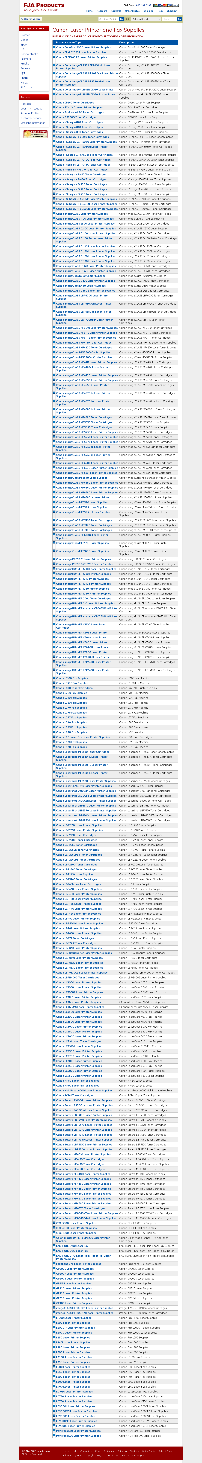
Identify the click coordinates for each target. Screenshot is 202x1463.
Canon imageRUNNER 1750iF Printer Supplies (83, 593)
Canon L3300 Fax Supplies (72, 683)
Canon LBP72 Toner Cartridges (75, 938)
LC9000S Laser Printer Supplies (75, 1416)
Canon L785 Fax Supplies (71, 727)
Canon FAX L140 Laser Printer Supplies (79, 107)
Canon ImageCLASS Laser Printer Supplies (82, 213)
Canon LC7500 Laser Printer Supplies (79, 1051)
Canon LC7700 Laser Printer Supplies (79, 1056)
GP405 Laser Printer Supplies (74, 1303)
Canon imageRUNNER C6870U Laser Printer (82, 657)
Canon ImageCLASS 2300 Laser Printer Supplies (85, 223)
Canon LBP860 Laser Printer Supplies (79, 948)
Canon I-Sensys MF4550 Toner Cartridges (81, 184)
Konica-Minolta (29, 54)
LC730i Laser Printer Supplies (74, 1401)
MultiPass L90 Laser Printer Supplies (78, 1435)
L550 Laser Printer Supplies (73, 1371)
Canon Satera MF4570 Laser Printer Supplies (83, 1198)
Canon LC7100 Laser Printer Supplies (78, 1046)
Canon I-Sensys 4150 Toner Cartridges (79, 132)
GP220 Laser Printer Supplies (74, 1288)
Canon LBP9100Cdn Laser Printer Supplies (81, 972)
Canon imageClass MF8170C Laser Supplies (82, 543)
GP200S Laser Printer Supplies (75, 1278)
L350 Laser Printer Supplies (73, 1362)
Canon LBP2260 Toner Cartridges (76, 844)
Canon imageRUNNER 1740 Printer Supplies (82, 578)
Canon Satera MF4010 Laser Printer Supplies (83, 1154)
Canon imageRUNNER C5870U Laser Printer (83, 647)
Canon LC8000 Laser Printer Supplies (79, 1061)
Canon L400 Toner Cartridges (74, 688)
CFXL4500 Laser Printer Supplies (76, 1233)
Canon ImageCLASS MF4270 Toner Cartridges (84, 347)
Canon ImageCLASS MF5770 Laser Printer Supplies (87, 442)
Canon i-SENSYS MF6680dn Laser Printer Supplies (86, 199)
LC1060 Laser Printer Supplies (74, 1391)
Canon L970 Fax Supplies (71, 747)
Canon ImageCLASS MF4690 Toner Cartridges (84, 417)
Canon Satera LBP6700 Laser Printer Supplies (84, 1149)
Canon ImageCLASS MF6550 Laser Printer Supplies (87, 482)
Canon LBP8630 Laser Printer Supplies (79, 967)
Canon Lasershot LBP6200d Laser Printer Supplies (87, 815)
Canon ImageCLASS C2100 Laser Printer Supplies (86, 228)
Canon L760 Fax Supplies (71, 702)
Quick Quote (148, 1451)
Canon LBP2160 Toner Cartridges (76, 835)
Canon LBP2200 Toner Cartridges (76, 840)
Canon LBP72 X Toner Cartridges (76, 943)
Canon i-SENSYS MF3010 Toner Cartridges (81, 169)
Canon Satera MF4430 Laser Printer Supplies (83, 1183)
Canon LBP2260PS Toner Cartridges (78, 859)
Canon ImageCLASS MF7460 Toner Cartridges (84, 520)
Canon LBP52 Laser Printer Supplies (78, 918)
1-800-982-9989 (142, 5)
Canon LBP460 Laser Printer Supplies (78, 898)
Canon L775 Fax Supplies (71, 712)
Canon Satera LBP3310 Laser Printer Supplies (84, 1120)
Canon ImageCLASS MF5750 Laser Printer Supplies (87, 437)
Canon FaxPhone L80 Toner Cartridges (80, 112)
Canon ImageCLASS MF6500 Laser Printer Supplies (87, 463)
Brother (25, 35)
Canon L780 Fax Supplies (71, 722)
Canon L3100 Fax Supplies (72, 678)
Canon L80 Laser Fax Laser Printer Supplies (83, 737)
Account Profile (30, 113)
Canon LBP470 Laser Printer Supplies (79, 908)
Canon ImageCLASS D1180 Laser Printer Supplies (85, 261)
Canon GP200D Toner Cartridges (76, 117)
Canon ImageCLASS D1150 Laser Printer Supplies (85, 251)
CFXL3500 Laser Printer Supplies (76, 1223)
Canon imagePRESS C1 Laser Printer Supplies (83, 559)
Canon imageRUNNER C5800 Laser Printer (82, 642)
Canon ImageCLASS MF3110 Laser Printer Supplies (86, 332)
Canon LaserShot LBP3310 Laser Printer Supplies (86, 805)
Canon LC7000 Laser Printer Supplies (79, 1036)
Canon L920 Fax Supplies (71, 742)
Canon (25, 39)
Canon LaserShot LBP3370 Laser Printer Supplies (86, 810)
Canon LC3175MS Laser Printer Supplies (80, 1007)
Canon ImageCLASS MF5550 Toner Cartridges (84, 427)
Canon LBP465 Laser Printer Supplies (78, 903)
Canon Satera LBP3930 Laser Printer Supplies (84, 1134)
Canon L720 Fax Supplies (71, 697)
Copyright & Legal (93, 1455)
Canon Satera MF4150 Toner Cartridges (80, 1169)
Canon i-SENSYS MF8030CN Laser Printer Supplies (86, 204)
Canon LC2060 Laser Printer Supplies (78, 987)
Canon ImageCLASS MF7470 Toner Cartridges (84, 525)
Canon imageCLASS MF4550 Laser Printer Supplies (87, 380)
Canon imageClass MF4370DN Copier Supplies (84, 357)
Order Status (132, 11)
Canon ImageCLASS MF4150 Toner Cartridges (83, 342)
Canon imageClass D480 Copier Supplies (81, 285)
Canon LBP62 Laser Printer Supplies (78, 928)
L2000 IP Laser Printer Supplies (75, 1327)
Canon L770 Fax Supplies (71, 707)
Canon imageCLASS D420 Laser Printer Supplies (85, 280)
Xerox (24, 82)
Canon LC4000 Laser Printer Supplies (79, 1016)
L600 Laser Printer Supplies (73, 1376)
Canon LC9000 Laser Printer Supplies (79, 1070)
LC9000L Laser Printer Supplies (75, 1406)
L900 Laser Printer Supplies (73, 1386)
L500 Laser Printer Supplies (73, 1367)
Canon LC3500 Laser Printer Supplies (79, 1011)
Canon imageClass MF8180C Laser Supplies (82, 551)
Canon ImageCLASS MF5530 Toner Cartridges (84, 422)
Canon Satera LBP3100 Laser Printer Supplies (84, 1115)
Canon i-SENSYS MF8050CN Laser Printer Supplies (87, 208)
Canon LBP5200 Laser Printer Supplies (79, 923)
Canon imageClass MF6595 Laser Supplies (81, 507)
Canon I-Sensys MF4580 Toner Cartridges (81, 194)
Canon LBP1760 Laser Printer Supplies (79, 830)
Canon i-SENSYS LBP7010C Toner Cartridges (83, 159)
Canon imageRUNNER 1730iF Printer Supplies (83, 574)
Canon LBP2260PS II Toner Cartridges (79, 854)
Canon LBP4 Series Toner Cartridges (78, 884)
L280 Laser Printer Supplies (73, 1347)
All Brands (26, 87)
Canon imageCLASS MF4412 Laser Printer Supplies (86, 362)
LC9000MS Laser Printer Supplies (76, 1411)
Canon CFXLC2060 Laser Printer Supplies (81, 52)
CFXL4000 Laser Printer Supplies (76, 1228)
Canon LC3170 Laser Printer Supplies (78, 997)
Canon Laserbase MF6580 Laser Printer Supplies (86, 781)
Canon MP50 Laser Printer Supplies (77, 1080)
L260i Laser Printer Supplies (73, 1342)
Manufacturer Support (133, 1455)
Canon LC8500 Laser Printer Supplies (79, 1066)
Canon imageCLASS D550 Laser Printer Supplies (85, 290)
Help (160, 11)
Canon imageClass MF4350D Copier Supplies (83, 352)
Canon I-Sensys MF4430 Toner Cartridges (81, 179)
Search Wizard (32, 19)
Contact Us (86, 1451)
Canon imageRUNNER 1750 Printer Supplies (82, 588)
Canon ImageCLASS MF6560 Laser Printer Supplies (87, 487)
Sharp (24, 77)
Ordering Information (33, 122)
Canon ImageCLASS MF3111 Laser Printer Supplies (86, 337)
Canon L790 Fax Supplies (71, 732)
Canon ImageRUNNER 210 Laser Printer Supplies (85, 603)
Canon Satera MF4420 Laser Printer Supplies (83, 1178)
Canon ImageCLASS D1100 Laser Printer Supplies (86, 233)
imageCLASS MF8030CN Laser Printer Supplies (84, 1308)
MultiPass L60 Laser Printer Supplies (78, 1430)
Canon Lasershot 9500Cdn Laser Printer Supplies (86, 795)
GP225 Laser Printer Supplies (74, 1293)
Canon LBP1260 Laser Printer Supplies (79, 825)
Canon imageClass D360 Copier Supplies (80, 275)
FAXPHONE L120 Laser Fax (72, 1250)
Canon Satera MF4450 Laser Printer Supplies (83, 1188)
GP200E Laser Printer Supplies (75, 1268)
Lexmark (26, 58)
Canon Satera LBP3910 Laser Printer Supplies (84, 1129)
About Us (116, 11)
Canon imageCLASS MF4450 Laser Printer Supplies (87, 375)
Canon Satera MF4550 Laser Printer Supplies (83, 1193)
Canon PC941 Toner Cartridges (74, 1095)
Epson (24, 44)
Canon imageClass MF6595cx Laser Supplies (83, 512)
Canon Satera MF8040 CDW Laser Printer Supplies (87, 1213)
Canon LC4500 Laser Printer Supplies (79, 1021)
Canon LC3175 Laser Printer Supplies (78, 1002)
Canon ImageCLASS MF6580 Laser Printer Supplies (87, 492)
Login (24, 108)
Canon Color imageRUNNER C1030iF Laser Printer (86, 94)
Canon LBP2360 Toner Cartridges (76, 869)
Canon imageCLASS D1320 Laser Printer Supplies (86, 266)
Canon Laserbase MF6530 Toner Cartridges (82, 751)
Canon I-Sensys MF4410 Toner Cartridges (81, 174)
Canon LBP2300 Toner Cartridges (76, 864)
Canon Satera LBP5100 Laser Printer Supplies (84, 1144)
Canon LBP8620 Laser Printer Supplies (79, 962)
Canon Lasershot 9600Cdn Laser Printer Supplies (86, 800)
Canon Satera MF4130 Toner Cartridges (80, 1164)
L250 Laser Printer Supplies (73, 1337)
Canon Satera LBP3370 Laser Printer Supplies (84, 1124)
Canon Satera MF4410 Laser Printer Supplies (83, 1174)
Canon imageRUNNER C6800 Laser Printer (82, 652)
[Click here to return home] (44, 7)
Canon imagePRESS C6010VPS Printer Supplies (84, 564)
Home (89, 11)
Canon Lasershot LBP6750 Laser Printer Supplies (86, 820)
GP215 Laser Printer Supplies (73, 1283)
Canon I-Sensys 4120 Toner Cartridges (79, 122)
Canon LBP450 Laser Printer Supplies (79, 894)
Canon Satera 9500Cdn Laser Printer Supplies (84, 1105)
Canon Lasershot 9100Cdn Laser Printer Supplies (86, 790)
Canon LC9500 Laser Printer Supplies (79, 1075)
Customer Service (31, 118)
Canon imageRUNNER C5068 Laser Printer (82, 637)
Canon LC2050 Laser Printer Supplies (79, 982)
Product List (112, 1455)
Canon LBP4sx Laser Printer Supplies (78, 913)
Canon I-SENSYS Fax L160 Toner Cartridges (82, 136)
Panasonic (27, 68)
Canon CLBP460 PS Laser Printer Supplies (81, 57)
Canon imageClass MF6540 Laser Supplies (81, 477)
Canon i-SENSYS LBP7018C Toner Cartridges (83, 164)
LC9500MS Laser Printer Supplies (76, 1421)
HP (22, 49)
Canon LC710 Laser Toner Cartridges (78, 1041)
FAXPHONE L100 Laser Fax (72, 1246)
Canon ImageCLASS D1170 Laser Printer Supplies (85, 256)
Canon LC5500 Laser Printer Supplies (79, 1031)
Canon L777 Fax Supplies (71, 717)
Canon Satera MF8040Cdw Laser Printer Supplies (86, 1218)
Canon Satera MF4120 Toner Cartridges (80, 1159)
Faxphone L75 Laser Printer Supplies (78, 1263)
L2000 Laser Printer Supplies (74, 1332)
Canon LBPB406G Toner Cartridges (77, 977)
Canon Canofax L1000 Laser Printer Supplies (83, 47)
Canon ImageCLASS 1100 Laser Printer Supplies (85, 218)
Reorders (102, 11)
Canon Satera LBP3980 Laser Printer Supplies (84, 1139)
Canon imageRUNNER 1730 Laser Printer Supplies (86, 569)
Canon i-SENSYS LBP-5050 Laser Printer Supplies (86, 141)
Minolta (25, 63)
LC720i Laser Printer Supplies (74, 1396)
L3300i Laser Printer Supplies (74, 1357)
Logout (37, 108)
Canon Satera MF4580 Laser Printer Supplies (83, 1203)
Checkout (172, 11)
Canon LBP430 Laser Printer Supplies (78, 889)
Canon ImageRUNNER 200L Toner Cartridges (83, 598)
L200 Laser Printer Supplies (73, 1322)
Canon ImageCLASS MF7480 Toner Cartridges (84, 530)
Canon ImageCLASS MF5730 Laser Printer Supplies (87, 432)
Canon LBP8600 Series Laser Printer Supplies (84, 953)
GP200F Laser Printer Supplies (75, 1273)
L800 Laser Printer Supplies (73, 1381)
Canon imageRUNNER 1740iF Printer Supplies (83, 583)
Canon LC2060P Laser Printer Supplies (79, 992)
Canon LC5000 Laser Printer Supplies (79, 1026)
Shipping (149, 11)
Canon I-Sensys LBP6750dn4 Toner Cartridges (84, 154)
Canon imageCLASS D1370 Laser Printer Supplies (86, 271)
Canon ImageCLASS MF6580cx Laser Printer (83, 497)
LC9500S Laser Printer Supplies (75, 1426)
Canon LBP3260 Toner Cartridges (76, 879)
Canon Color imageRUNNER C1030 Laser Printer (85, 89)
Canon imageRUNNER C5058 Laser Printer (82, 632)
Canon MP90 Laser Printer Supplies (77, 1085)
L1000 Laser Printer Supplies (73, 1317)
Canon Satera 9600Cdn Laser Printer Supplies (84, 1110)
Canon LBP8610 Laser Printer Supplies (79, 957)
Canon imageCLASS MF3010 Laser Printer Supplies (87, 327)
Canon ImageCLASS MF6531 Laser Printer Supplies (86, 472)
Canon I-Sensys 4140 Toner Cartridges (79, 127)
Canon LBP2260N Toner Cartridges (77, 849)
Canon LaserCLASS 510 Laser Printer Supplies (84, 786)
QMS (23, 73)
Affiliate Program (72, 1455)
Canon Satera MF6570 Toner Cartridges (80, 1208)
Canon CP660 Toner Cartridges (75, 102)
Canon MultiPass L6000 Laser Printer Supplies (84, 1090)
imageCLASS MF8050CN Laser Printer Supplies (84, 1313)
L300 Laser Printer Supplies (73, 1352)
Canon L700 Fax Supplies (71, 693)
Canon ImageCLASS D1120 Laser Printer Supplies (85, 246)
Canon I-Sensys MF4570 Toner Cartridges (81, 189)
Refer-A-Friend (165, 1451)
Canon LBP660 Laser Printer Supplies (78, 933)
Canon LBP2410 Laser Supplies (74, 874)
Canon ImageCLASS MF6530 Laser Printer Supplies (87, 467)
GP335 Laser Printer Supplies (74, 1298)
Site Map (134, 1451)
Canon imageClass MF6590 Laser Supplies (81, 502)
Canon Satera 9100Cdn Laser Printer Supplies (84, 1100)
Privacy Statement (105, 1451)
